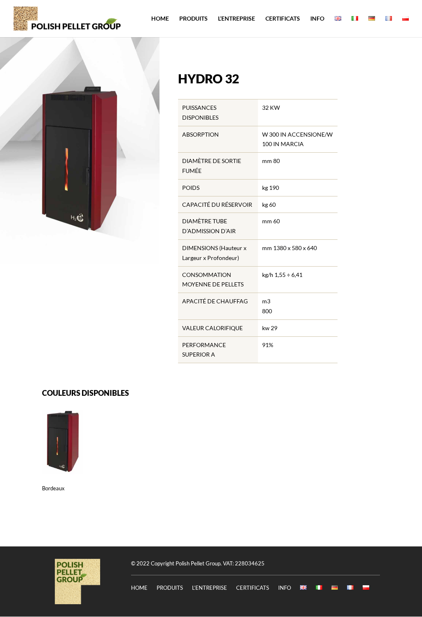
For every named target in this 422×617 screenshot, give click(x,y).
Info (317, 19)
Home (160, 19)
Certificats (282, 19)
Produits (193, 19)
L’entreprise (236, 19)
